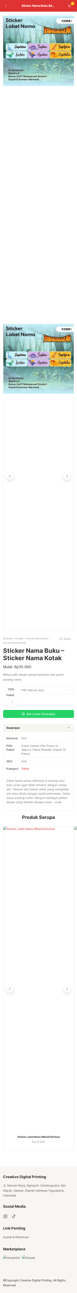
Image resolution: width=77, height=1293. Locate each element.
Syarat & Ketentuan (16, 1237)
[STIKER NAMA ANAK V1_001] (38, 85)
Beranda (8, 638)
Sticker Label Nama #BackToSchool (38, 1136)
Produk (19, 638)
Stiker (25, 768)
